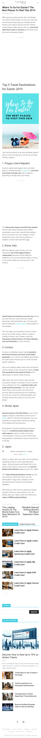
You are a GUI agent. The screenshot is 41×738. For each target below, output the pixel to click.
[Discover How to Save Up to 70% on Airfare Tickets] (20, 638)
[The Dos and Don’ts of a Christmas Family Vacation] (7, 686)
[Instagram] (23, 722)
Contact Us (29, 731)
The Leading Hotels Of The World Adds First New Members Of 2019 (11, 512)
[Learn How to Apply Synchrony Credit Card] (7, 554)
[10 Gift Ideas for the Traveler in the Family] (7, 675)
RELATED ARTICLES (10, 524)
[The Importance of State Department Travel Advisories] (7, 696)
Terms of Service (17, 729)
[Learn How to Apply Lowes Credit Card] (7, 543)
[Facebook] (17, 722)
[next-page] (7, 593)
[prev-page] (3, 593)
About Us (34, 729)
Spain (4, 418)
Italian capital (21, 324)
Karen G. (4, 660)
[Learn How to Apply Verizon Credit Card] (7, 585)
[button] (3, 2)
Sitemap (27, 729)
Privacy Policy (6, 729)
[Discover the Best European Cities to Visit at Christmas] (7, 707)
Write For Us (20, 731)
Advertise (11, 731)
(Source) (24, 454)
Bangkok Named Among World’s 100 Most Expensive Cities (30, 511)
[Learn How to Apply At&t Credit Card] (7, 575)
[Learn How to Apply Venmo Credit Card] (7, 532)
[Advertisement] (20, 58)
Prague (25, 170)
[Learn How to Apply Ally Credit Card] (7, 564)
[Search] (38, 2)
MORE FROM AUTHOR (27, 524)
